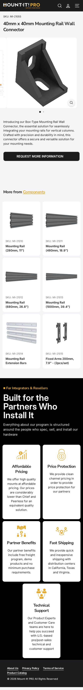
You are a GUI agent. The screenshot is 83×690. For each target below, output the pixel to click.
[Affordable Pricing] (21, 455)
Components (34, 192)
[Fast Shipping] (61, 531)
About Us (12, 668)
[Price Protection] (61, 455)
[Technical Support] (41, 593)
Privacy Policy (30, 668)
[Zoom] (71, 102)
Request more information (40, 156)
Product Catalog (17, 672)
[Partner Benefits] (21, 531)
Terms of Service (53, 668)
